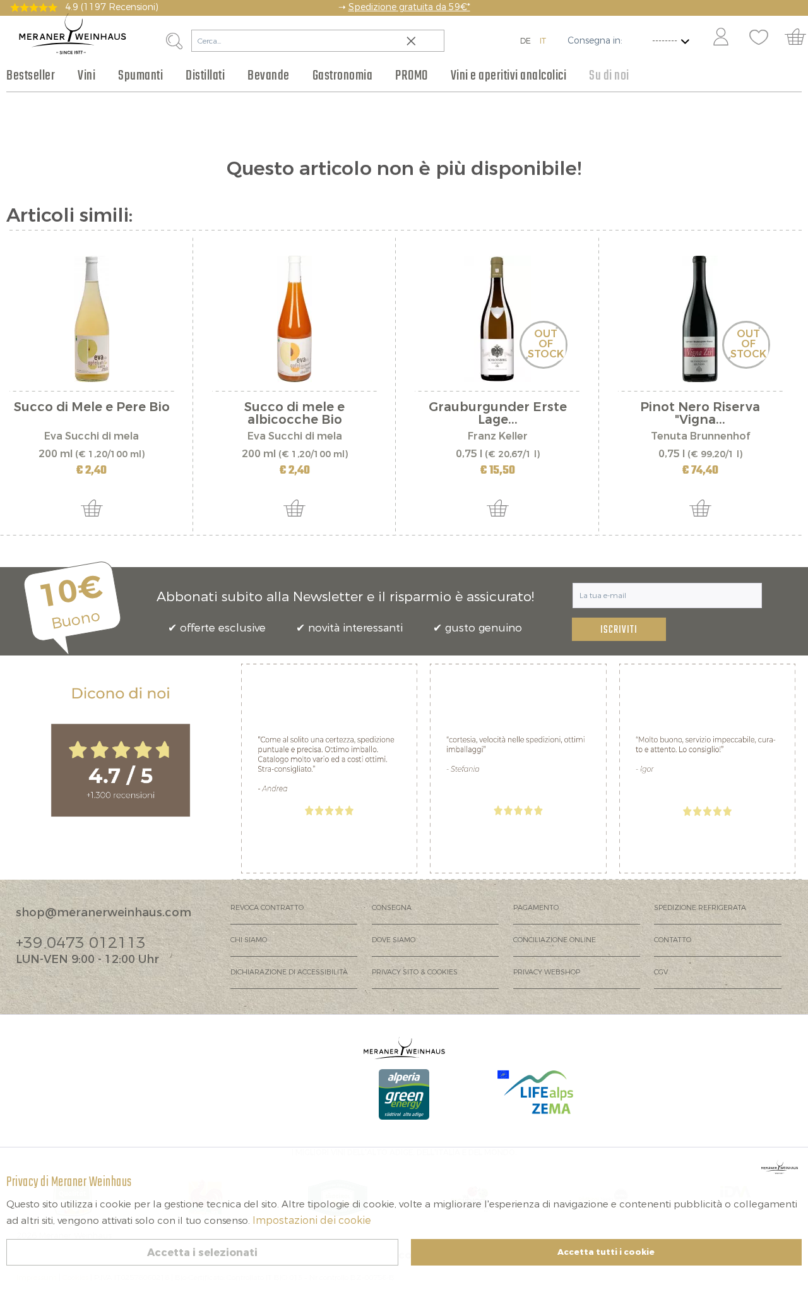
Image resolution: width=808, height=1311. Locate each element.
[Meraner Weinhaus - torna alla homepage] (72, 33)
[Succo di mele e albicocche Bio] (294, 319)
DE (525, 40)
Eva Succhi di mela (91, 436)
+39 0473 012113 (81, 943)
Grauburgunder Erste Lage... (498, 413)
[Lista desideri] (758, 38)
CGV (661, 972)
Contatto (672, 940)
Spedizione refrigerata (700, 908)
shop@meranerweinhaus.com (103, 912)
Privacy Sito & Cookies (415, 972)
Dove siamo (393, 940)
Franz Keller (498, 436)
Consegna (392, 908)
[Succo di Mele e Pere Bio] (91, 319)
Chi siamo (248, 940)
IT (543, 40)
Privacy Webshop (546, 972)
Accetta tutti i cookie (606, 1252)
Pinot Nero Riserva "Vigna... (700, 413)
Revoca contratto (267, 908)
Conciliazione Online (554, 940)
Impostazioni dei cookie (311, 1220)
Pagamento (536, 908)
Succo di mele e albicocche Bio (294, 413)
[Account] (721, 38)
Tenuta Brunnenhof (700, 436)
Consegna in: (594, 41)
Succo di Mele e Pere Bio (92, 408)
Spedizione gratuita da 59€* (409, 7)
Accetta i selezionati (202, 1252)
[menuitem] (720, 38)
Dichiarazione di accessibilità (289, 972)
